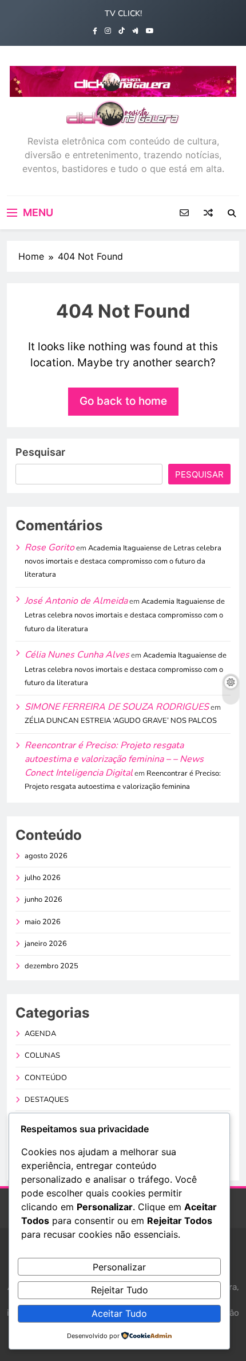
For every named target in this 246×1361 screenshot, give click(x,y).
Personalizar (119, 1267)
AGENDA (40, 1033)
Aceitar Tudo (119, 1313)
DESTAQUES (47, 1099)
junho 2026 (43, 899)
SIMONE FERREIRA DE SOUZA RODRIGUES (117, 707)
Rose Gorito (49, 547)
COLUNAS (42, 1055)
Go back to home (123, 401)
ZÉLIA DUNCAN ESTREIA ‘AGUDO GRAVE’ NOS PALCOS (121, 720)
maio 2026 (43, 922)
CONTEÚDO (46, 1078)
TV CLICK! (123, 13)
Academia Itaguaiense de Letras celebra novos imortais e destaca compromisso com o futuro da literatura (123, 561)
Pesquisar (40, 452)
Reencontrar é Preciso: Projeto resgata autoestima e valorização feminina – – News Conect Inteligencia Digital (114, 759)
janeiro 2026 (46, 943)
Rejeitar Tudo (119, 1290)
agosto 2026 (46, 856)
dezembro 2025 (51, 966)
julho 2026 (43, 878)
